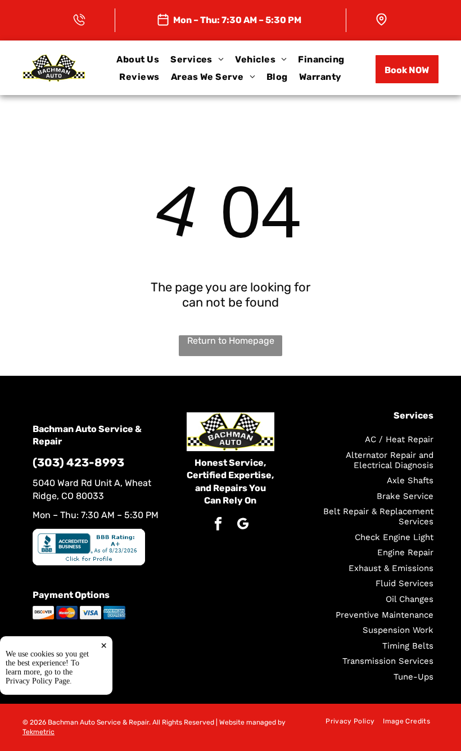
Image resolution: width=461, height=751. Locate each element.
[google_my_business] (242, 525)
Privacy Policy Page (38, 681)
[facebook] (218, 525)
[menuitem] (138, 59)
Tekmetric (38, 732)
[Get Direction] (381, 17)
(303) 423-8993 (78, 462)
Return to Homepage (230, 340)
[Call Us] (79, 17)
